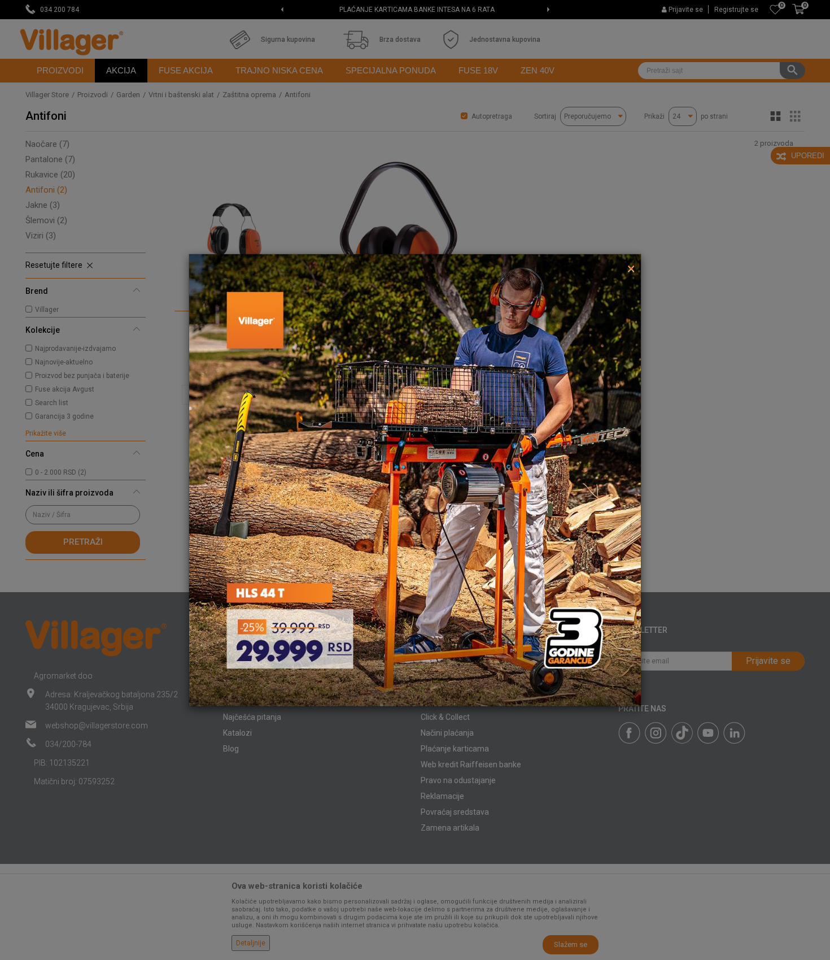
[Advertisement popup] (415, 479)
